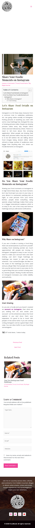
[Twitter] (15, 514)
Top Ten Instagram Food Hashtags (14, 381)
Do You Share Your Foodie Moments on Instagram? (16, 96)
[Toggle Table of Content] (29, 90)
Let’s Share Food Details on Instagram (16, 93)
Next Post (17, 347)
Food (18, 83)
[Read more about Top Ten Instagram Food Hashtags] (17, 370)
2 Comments (8, 384)
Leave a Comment (8, 83)
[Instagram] (19, 514)
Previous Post (17, 342)
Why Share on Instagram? (14, 99)
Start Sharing (12, 100)
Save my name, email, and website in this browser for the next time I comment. (17, 457)
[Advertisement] (17, 31)
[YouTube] (24, 514)
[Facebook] (11, 514)
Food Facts (24, 83)
